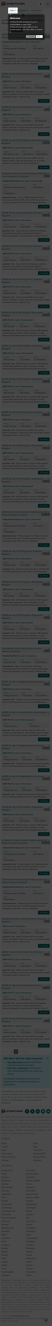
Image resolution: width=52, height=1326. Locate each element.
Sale (12, 10)
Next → (39, 36)
